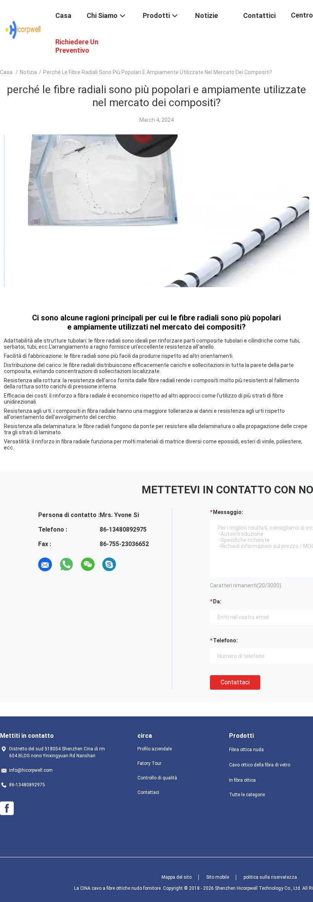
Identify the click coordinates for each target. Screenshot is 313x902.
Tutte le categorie (247, 794)
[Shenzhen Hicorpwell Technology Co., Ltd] (23, 30)
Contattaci (235, 682)
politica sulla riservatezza (270, 877)
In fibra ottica (242, 780)
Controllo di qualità (157, 778)
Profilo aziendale (154, 749)
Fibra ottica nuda (246, 749)
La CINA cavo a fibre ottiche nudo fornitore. (118, 888)
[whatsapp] (66, 564)
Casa (6, 72)
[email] (45, 564)
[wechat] (88, 564)
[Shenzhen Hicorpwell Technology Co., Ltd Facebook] (7, 808)
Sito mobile (217, 877)
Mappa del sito (176, 877)
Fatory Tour (149, 763)
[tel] (130, 564)
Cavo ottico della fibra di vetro (259, 765)
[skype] (109, 564)
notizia (28, 72)
